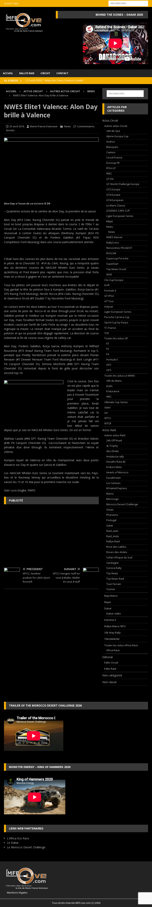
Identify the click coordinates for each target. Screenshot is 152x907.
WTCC (107, 418)
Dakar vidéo (113, 613)
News (67, 126)
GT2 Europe (113, 189)
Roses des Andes (116, 552)
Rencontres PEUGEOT (119, 248)
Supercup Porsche (117, 258)
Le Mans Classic (115, 205)
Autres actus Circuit (65, 91)
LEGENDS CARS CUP (118, 210)
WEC (109, 396)
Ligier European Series (119, 216)
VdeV (107, 407)
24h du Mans (114, 381)
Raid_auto (112, 531)
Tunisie (110, 589)
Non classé (109, 682)
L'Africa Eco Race (18, 838)
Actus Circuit (33, 91)
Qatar (109, 525)
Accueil (8, 73)
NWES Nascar (114, 237)
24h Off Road (114, 440)
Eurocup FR (113, 163)
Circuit (45, 73)
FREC (109, 173)
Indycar (108, 306)
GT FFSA (109, 296)
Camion (110, 152)
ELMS (109, 386)
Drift (106, 285)
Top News (112, 573)
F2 (107, 343)
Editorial (107, 657)
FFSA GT (111, 168)
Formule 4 (110, 290)
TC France (110, 328)
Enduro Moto (114, 467)
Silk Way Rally (112, 632)
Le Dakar (13, 843)
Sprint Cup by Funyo (116, 322)
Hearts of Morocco (117, 472)
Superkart (112, 264)
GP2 (108, 364)
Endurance (112, 391)
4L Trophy (112, 446)
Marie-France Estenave (44, 126)
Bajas (107, 602)
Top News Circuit (116, 269)
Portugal (111, 520)
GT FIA (110, 179)
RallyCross (112, 242)
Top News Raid (115, 578)
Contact (62, 73)
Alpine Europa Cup (117, 136)
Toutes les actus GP (116, 338)
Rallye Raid (26, 73)
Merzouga (112, 499)
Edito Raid (110, 668)
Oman (110, 509)
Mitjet (109, 221)
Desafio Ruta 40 (115, 461)
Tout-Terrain (113, 584)
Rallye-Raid (113, 541)
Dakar (108, 608)
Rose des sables (116, 546)
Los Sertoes (113, 483)
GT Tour (109, 301)
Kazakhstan (113, 477)
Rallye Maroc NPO (115, 626)
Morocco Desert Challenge (122, 504)
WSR (109, 274)
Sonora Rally (114, 568)
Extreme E (110, 620)
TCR (106, 333)
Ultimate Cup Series (116, 402)
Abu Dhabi (112, 451)
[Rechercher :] (128, 3)
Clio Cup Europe (113, 280)
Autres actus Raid (114, 435)
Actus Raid (109, 430)
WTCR (107, 423)
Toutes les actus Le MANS (119, 375)
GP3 (108, 370)
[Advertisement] (51, 536)
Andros (110, 141)
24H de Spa (113, 131)
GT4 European (115, 200)
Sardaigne (112, 563)
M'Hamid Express (116, 488)
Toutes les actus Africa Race (121, 645)
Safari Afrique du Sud (119, 557)
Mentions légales (16, 892)
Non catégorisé (112, 675)
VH (106, 413)
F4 (107, 354)
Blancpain (112, 147)
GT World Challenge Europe (122, 184)
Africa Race (113, 650)
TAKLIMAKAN (111, 639)
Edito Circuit (111, 662)
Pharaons (112, 515)
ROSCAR (111, 253)
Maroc (110, 493)
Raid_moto (112, 536)
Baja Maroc (111, 595)
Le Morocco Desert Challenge (26, 847)
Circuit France (114, 157)
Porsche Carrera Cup (116, 317)
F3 (107, 349)
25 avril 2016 (17, 126)
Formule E (112, 359)
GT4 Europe (113, 195)
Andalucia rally (115, 456)
